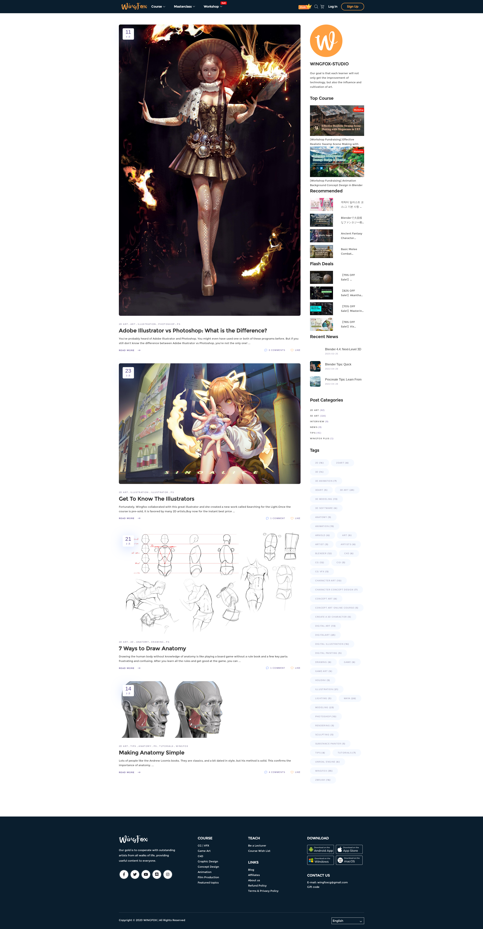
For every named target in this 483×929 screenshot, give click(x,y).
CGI (341, 562)
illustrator (159, 492)
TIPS (133, 746)
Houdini (322, 680)
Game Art (204, 851)
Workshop (214, 5)
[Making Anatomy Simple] (171, 709)
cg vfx (322, 571)
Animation (324, 526)
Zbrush (323, 780)
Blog (251, 869)
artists (348, 544)
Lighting (323, 698)
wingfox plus (320, 438)
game (349, 662)
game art (323, 671)
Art (132, 324)
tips (320, 752)
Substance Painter (330, 743)
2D (132, 642)
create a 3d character (333, 616)
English (338, 921)
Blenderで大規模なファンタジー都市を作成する (351, 222)
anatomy (142, 642)
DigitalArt (325, 635)
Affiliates (254, 875)
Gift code (313, 887)
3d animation (326, 481)
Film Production (208, 877)
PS (178, 324)
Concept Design (208, 866)
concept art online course (336, 607)
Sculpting (324, 734)
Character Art (328, 580)
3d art (314, 415)
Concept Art (326, 598)
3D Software (326, 508)
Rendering (324, 725)
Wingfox (182, 746)
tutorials (166, 746)
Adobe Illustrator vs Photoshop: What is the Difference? (193, 330)
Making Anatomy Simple (151, 752)
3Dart (321, 490)
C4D (349, 553)
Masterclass (183, 6)
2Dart (342, 462)
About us (254, 880)
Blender (323, 553)
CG (319, 562)
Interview (317, 421)
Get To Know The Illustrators (156, 498)
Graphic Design (208, 861)
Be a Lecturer (257, 845)
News (314, 427)
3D (319, 472)
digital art (325, 626)
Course (157, 6)
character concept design (336, 589)
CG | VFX (203, 845)
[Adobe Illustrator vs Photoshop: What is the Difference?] (210, 170)
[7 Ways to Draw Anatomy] (210, 583)
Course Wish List (259, 851)
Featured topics (208, 882)
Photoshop (166, 324)
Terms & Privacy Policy (263, 891)
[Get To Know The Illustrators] (210, 423)
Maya (350, 698)
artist (321, 544)
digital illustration (332, 644)
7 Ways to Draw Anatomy (152, 648)
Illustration (147, 324)
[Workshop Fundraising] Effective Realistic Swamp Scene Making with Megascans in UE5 (334, 144)
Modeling (324, 707)
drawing (157, 642)
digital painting (328, 653)
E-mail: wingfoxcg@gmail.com (327, 882)
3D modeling (326, 499)
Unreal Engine (327, 761)
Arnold (322, 535)
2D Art (123, 324)
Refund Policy (257, 885)
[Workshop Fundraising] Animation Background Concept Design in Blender (336, 183)
